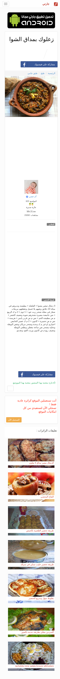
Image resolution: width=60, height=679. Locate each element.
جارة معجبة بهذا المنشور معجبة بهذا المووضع (33, 382)
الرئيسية (51, 73)
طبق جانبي (32, 73)
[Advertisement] (30, 148)
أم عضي (32, 196)
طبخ (42, 73)
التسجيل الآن (14, 420)
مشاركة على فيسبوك (44, 64)
